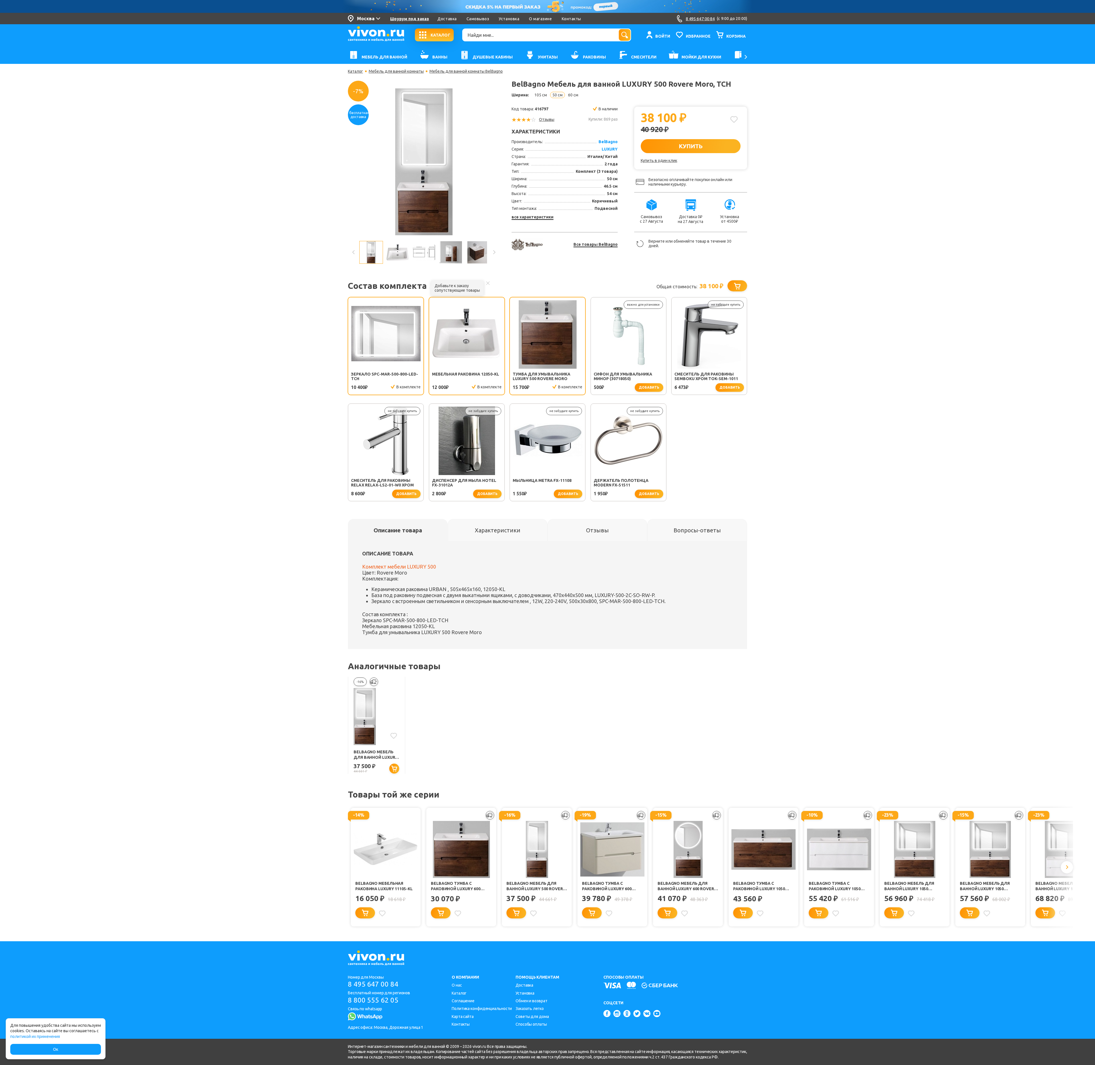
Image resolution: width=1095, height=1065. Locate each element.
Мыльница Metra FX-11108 (542, 480)
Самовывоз (478, 19)
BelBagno (608, 141)
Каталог (355, 71)
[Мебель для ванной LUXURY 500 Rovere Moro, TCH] (424, 161)
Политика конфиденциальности (482, 1008)
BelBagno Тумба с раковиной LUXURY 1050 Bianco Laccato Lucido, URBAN (835, 886)
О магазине (540, 19)
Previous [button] (353, 252)
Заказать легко (530, 1008)
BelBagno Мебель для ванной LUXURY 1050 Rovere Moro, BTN (909, 886)
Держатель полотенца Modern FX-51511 (621, 482)
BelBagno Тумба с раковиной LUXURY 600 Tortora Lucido (607, 886)
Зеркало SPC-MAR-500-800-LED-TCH (384, 376)
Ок (55, 1049)
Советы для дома (532, 1016)
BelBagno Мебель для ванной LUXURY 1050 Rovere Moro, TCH (985, 886)
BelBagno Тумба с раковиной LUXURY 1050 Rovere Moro (759, 886)
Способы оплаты (531, 1024)
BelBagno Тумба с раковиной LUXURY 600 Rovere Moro (455, 886)
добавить (649, 387)
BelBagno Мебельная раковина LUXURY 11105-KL (384, 886)
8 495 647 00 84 (373, 984)
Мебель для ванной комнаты (396, 71)
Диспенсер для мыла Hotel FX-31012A (464, 482)
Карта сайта (463, 1016)
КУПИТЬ (690, 146)
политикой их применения (35, 1036)
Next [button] (494, 252)
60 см (573, 95)
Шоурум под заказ (409, 19)
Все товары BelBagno (595, 244)
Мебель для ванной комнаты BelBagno (466, 71)
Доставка (447, 19)
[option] (424, 161)
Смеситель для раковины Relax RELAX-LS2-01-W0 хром (382, 482)
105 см (540, 95)
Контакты (571, 19)
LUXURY (610, 149)
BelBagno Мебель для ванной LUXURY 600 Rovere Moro (687, 886)
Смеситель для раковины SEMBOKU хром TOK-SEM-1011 (706, 376)
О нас (457, 985)
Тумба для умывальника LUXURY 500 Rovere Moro (541, 376)
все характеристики (532, 217)
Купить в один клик (659, 160)
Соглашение (463, 1001)
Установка (509, 19)
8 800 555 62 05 (373, 1000)
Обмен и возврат (532, 1001)
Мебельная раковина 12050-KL (465, 374)
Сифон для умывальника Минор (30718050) (623, 376)
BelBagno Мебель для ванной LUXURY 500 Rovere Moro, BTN (376, 755)
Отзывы (546, 119)
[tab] (398, 530)
